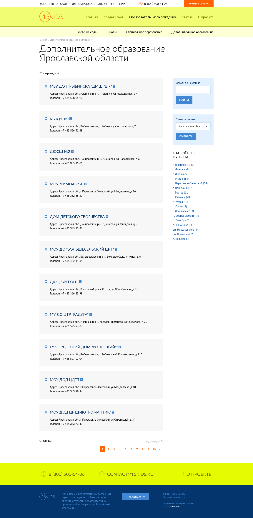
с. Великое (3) (181, 238)
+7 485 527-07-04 (71, 358)
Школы (111, 32)
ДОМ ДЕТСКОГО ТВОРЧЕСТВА (77, 216)
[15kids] (51, 16)
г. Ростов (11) (181, 192)
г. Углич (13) (180, 206)
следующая (152, 441)
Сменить (186, 136)
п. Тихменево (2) (182, 224)
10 (154, 449)
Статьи (187, 17)
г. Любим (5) (180, 174)
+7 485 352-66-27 (71, 195)
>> (160, 449)
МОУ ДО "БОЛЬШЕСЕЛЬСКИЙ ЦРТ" (82, 249)
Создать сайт (113, 17)
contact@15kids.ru (130, 474)
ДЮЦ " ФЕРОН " (64, 281)
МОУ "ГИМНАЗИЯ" (66, 184)
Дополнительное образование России (70, 39)
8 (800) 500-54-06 (155, 3)
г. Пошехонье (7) (182, 187)
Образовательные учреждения (152, 17)
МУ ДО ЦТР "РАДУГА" (69, 314)
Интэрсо (174, 506)
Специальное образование (144, 32)
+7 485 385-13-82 (71, 228)
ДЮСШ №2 (60, 151)
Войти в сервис (199, 3)
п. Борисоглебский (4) (186, 215)
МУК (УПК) (59, 118)
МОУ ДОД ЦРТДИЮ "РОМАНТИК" (80, 412)
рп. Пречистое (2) (183, 234)
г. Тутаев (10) (180, 201)
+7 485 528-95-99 (71, 97)
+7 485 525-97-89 (71, 326)
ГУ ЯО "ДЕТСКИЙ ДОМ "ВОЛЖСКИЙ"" (84, 347)
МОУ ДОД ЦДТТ (64, 379)
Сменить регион (185, 119)
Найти (184, 99)
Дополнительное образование (192, 32)
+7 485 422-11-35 (71, 260)
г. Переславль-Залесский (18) (190, 183)
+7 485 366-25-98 (71, 293)
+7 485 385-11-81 (71, 163)
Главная (92, 17)
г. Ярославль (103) (183, 211)
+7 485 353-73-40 (71, 423)
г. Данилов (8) (181, 169)
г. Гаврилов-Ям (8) (183, 164)
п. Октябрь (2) (181, 220)
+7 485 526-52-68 (71, 130)
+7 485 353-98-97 (71, 391)
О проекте (206, 17)
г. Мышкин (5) (181, 178)
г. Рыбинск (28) (182, 197)
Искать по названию (188, 82)
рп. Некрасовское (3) (185, 229)
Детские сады (87, 32)
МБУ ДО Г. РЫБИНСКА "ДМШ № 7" (81, 86)
